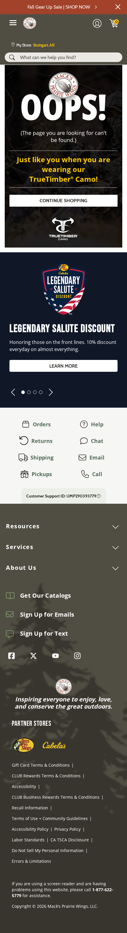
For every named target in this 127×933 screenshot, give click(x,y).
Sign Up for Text (44, 634)
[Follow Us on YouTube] (57, 655)
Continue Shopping (63, 200)
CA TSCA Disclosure (70, 840)
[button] (117, 6)
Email (97, 457)
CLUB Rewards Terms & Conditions (46, 776)
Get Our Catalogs (45, 596)
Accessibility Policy (30, 829)
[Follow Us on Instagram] (79, 655)
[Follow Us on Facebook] (13, 655)
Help (97, 424)
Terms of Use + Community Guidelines (50, 818)
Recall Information (30, 808)
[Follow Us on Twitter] (35, 655)
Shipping (41, 457)
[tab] (23, 392)
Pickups (42, 474)
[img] (114, 23)
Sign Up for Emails (47, 615)
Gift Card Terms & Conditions (41, 765)
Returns (42, 440)
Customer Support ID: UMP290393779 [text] (61, 496)
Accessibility (24, 786)
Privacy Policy (67, 829)
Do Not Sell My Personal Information (48, 850)
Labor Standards (28, 840)
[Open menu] (13, 22)
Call (97, 474)
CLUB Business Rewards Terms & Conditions (56, 797)
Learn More (63, 366)
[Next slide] (50, 392)
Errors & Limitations (31, 861)
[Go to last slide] (13, 392)
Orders (42, 424)
